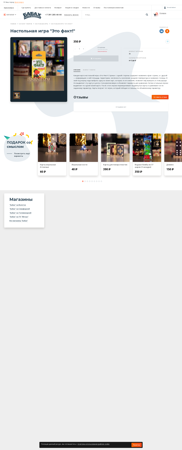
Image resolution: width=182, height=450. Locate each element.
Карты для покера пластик (115, 165)
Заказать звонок (71, 15)
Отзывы (96, 8)
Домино (170, 165)
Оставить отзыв (160, 97)
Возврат (58, 8)
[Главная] (32, 16)
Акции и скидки (72, 8)
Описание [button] (77, 70)
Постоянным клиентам (114, 8)
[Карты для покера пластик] (115, 148)
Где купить (26, 8)
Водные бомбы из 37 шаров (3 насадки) (144, 166)
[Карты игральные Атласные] (52, 148)
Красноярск (9, 8)
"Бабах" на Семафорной (19, 209)
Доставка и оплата (43, 8)
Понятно (136, 445)
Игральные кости (79, 165)
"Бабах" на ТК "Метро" (19, 217)
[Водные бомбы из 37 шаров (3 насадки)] (147, 148)
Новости (86, 8)
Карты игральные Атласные (48, 166)
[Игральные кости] (84, 148)
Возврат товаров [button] (89, 70)
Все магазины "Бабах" (18, 221)
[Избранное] (157, 7)
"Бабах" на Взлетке (17, 205)
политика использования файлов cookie (94, 444)
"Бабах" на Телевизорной (20, 213)
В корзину (97, 58)
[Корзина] (167, 14)
